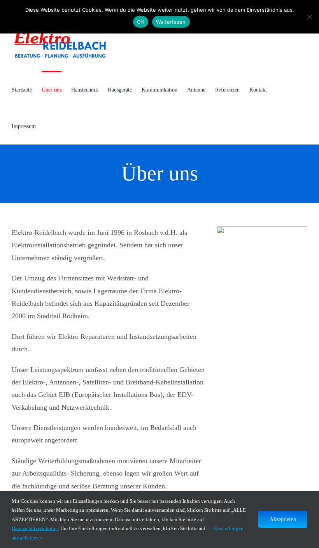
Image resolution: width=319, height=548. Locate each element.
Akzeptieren (283, 519)
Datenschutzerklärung (35, 528)
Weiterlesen (171, 22)
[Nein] (309, 17)
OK (140, 22)
